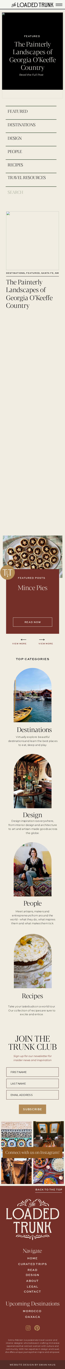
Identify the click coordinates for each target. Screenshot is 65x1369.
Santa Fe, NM (50, 273)
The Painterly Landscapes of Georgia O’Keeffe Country (32, 55)
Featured (33, 273)
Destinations (15, 273)
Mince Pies (32, 587)
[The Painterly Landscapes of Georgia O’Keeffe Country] (32, 240)
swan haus (47, 1365)
